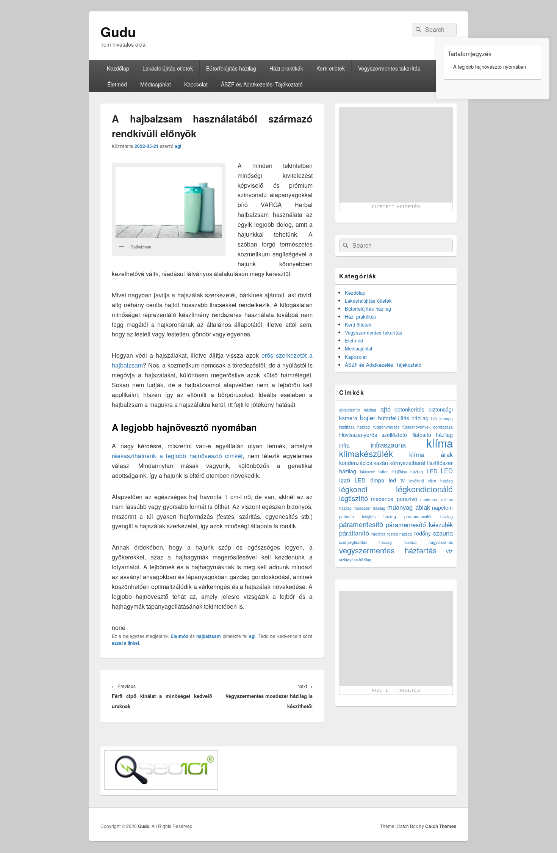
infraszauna (388, 444)
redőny (422, 533)
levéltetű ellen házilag (431, 481)
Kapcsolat (196, 84)
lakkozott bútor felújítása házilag (391, 471)
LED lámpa (370, 480)
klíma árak (431, 454)
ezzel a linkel (125, 642)
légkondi (353, 489)
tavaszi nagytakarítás (428, 542)
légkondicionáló (424, 489)
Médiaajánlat (155, 84)
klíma (439, 443)
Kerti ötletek (330, 68)
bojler (368, 417)
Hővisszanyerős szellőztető (373, 434)
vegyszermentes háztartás (388, 550)
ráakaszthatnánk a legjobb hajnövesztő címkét (177, 455)
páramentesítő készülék (419, 524)
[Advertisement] (396, 154)
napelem (442, 507)
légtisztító (353, 498)
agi (178, 146)
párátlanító (354, 532)
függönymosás (386, 427)
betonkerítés (409, 409)
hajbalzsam (208, 636)
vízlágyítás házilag (355, 559)
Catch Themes (441, 826)
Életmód (117, 84)
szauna (443, 532)
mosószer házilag (369, 508)
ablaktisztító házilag (357, 410)
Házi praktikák (286, 68)
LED (432, 471)
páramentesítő (361, 524)
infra (344, 445)
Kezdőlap (118, 68)
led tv (397, 480)
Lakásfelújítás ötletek (167, 68)
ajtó (385, 408)
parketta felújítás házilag (367, 516)
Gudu (118, 31)
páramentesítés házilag (428, 516)
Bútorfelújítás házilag (231, 68)
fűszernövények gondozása (427, 427)
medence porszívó (394, 499)
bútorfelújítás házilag (403, 418)
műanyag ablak (408, 507)
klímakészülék (366, 453)
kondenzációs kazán (363, 463)
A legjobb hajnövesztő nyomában (489, 66)
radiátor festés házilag (391, 534)
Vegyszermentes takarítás (389, 68)
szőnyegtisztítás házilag (365, 542)
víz (449, 551)
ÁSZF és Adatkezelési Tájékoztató (262, 84)
